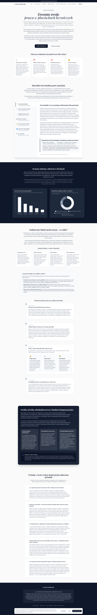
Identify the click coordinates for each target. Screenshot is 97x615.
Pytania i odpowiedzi (72, 3)
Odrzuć (69, 610)
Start (32, 3)
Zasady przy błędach (55, 46)
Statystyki (44, 3)
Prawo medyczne (20, 4)
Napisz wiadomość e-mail (59, 605)
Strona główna (35, 605)
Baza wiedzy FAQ (49, 605)
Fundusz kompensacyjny (61, 3)
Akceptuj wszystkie (77, 610)
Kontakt (80, 4)
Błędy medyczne (51, 3)
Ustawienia (63, 610)
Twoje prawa (42, 605)
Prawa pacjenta (37, 3)
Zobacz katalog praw (41, 46)
